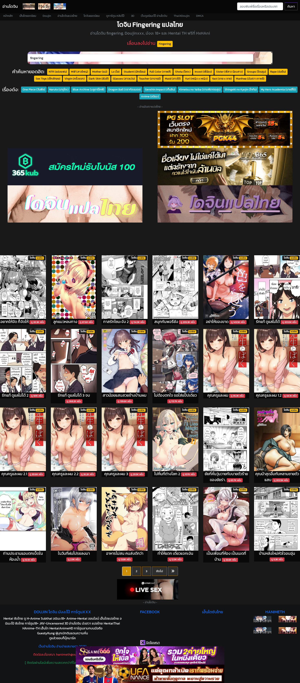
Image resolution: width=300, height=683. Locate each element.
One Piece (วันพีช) (34, 89)
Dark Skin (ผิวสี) (99, 78)
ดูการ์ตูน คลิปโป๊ (115, 16)
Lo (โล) (115, 71)
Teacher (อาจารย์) (150, 78)
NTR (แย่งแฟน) (58, 71)
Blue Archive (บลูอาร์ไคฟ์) (88, 89)
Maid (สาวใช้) (173, 78)
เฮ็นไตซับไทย (212, 612)
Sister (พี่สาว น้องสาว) (229, 71)
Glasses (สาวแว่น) (124, 78)
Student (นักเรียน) (135, 71)
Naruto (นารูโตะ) (59, 89)
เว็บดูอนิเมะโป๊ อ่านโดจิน (154, 16)
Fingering (165, 44)
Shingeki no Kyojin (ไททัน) (241, 89)
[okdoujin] (262, 619)
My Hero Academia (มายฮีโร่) (278, 89)
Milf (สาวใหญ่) (79, 71)
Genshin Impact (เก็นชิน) (160, 89)
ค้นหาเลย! (264, 58)
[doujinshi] (44, 6)
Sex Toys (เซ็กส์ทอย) (48, 78)
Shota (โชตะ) (183, 71)
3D (132, 16)
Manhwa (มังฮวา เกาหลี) (250, 78)
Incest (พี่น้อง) (203, 71)
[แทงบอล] (225, 166)
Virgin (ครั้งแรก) (74, 78)
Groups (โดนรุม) (256, 71)
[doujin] (75, 204)
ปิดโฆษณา (152, 642)
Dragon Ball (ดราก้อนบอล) (124, 89)
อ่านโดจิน (10, 6)
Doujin (47, 16)
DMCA (200, 16)
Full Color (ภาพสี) (160, 71)
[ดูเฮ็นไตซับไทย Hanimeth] (288, 619)
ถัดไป (159, 571)
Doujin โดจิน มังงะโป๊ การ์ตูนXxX (62, 612)
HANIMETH (275, 612)
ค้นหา (291, 6)
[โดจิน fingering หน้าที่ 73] (173, 571)
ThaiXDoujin (182, 16)
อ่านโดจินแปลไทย (67, 16)
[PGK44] (225, 129)
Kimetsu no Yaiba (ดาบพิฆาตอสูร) (200, 89)
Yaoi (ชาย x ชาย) (222, 78)
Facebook (150, 612)
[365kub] (75, 166)
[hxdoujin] (262, 630)
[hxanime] (288, 630)
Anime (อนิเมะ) (150, 96)
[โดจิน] (29, 6)
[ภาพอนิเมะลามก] (60, 6)
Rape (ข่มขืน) (278, 71)
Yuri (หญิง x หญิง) (196, 78)
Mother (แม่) (99, 71)
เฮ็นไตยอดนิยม (27, 16)
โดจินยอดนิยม (92, 16)
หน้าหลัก (8, 16)
